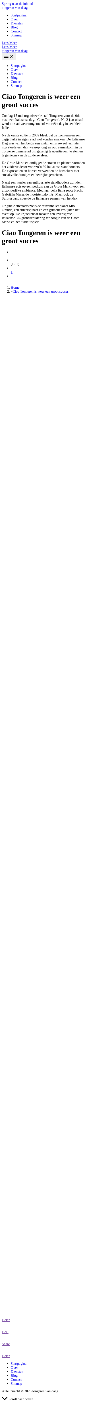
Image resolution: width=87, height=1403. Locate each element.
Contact (16, 31)
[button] (43, 43)
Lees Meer (9, 47)
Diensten (17, 23)
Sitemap (16, 35)
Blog (14, 27)
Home (15, 287)
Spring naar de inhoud (17, 4)
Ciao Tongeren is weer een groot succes (40, 291)
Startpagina (19, 15)
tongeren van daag (15, 8)
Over (14, 19)
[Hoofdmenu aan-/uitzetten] (9, 56)
